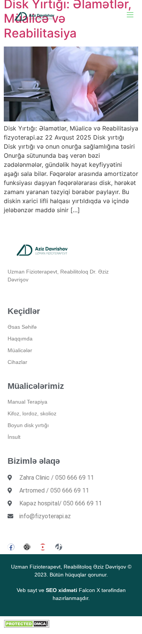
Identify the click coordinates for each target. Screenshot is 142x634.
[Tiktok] (58, 547)
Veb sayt (27, 590)
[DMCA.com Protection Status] (26, 625)
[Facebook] (11, 547)
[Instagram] (26, 547)
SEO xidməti (61, 590)
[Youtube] (42, 547)
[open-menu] (130, 16)
